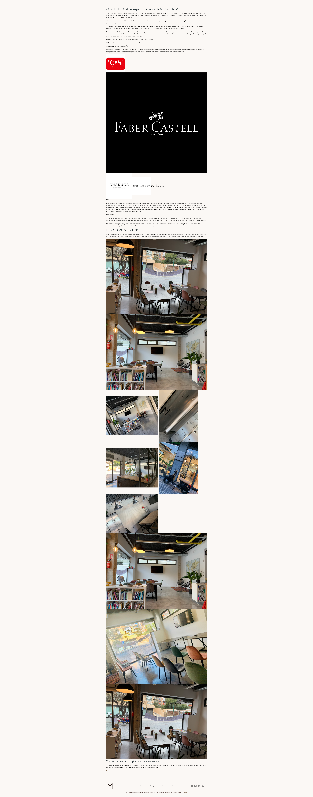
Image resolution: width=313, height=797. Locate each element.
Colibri (185, 792)
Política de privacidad (167, 786)
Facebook (142, 786)
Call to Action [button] (110, 771)
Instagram (153, 786)
